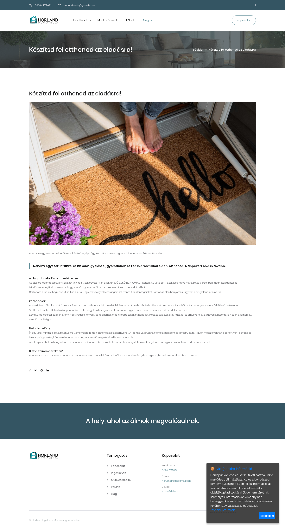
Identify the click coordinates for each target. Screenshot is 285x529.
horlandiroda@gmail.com (177, 480)
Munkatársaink (108, 20)
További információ (223, 510)
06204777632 (170, 470)
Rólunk (130, 20)
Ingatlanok (80, 20)
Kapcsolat (118, 466)
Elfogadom (267, 515)
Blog (146, 20)
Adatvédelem (170, 491)
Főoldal (198, 50)
